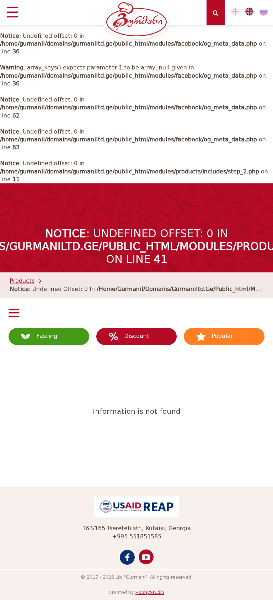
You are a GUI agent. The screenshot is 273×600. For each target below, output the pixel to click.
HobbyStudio (149, 592)
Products (22, 280)
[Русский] (263, 11)
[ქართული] (235, 11)
